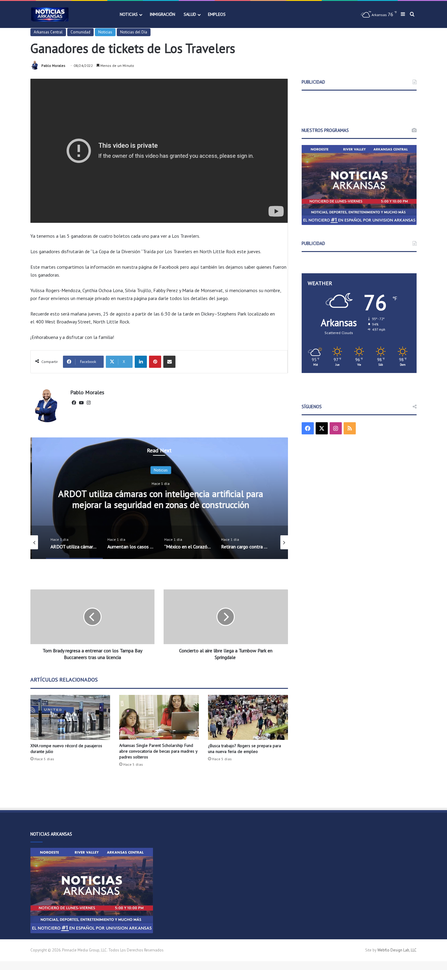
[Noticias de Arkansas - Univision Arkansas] (49, 14)
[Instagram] (88, 402)
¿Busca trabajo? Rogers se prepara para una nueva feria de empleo (244, 748)
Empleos (217, 14)
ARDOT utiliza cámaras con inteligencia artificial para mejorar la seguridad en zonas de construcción (159, 499)
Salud (190, 14)
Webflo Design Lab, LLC (397, 950)
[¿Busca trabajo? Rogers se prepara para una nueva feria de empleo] (248, 717)
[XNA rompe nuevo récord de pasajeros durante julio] (70, 717)
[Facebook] (74, 402)
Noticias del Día (133, 32)
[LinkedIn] (141, 362)
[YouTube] (81, 402)
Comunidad (80, 32)
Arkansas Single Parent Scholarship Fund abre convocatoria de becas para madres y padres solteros (158, 751)
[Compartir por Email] (169, 362)
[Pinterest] (155, 362)
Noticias (129, 14)
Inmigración (162, 14)
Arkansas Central (48, 32)
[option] (159, 498)
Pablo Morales (53, 65)
